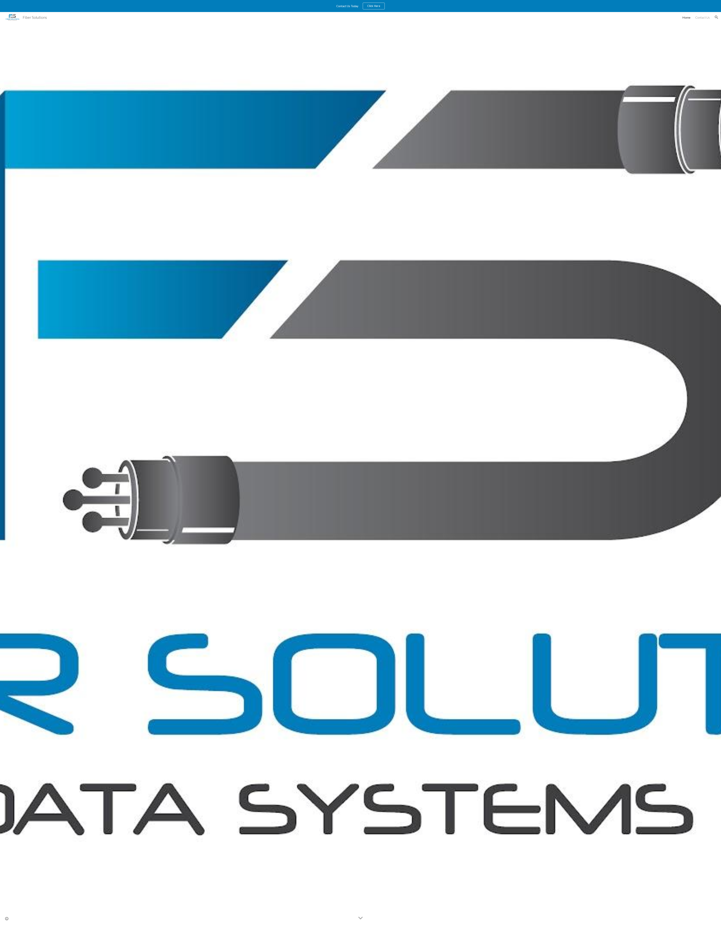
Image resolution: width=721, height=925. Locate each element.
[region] (360, 6)
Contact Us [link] (702, 17)
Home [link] (686, 17)
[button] (716, 17)
